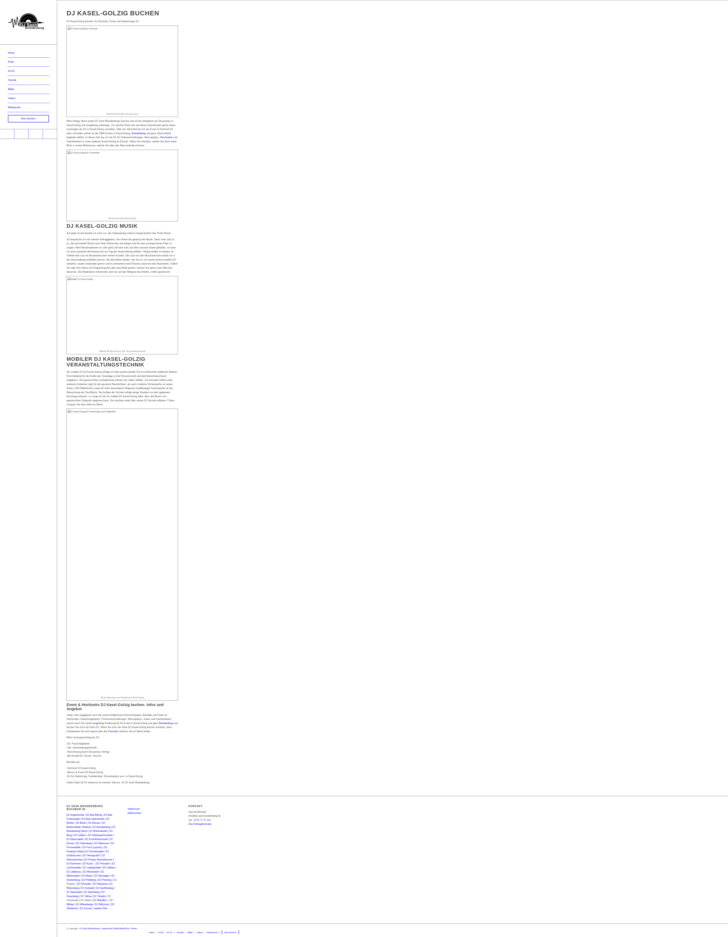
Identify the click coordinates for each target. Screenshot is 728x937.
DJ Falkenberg (84, 843)
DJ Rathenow (100, 883)
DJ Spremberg (92, 892)
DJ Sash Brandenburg (89, 928)
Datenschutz (134, 813)
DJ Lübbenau (74, 871)
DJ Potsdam (103, 863)
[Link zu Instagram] (35, 134)
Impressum (134, 808)
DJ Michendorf (91, 871)
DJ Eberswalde (75, 839)
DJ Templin (99, 896)
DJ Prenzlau (105, 879)
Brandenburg (139, 133)
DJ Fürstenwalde (94, 851)
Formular (113, 731)
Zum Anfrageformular (199, 824)
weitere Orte (100, 908)
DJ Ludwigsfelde (92, 867)
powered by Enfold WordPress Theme (119, 928)
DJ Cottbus (80, 835)
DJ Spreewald (74, 892)
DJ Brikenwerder (98, 831)
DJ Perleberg (89, 879)
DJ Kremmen (74, 863)
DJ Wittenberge (84, 904)
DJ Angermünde (75, 814)
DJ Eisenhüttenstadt (96, 839)
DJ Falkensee (101, 843)
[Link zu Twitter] (50, 134)
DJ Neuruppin (102, 875)
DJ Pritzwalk (84, 883)
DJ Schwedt (87, 888)
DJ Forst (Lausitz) (92, 847)
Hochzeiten (166, 137)
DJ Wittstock (102, 904)
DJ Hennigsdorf (91, 855)
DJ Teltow (86, 896)
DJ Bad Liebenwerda (93, 818)
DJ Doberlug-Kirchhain (100, 835)
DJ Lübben (109, 867)
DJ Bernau (94, 822)
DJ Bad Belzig (94, 814)
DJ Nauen (87, 875)
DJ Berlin (81, 822)
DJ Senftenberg (104, 888)
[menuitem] (28, 53)
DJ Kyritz (88, 863)
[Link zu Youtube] (21, 134)
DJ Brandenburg (101, 827)
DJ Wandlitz (100, 900)
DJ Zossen (86, 908)
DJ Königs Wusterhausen (98, 859)
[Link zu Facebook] (7, 134)
